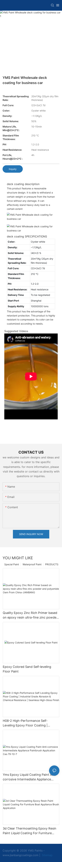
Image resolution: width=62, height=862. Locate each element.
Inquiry (13, 169)
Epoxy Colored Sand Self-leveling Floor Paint (27, 669)
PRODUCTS (51, 564)
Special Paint (11, 564)
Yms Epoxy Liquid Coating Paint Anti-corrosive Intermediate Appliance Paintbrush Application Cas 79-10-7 (30, 777)
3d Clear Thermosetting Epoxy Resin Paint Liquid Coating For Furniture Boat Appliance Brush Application (29, 831)
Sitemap (47, 855)
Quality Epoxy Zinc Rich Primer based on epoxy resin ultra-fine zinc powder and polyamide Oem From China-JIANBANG (30, 615)
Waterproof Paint (32, 564)
